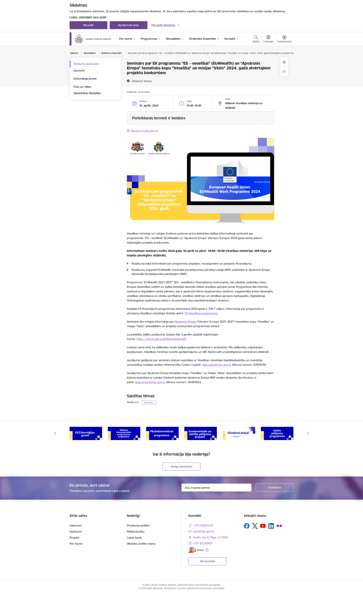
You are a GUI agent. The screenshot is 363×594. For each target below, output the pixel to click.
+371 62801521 (203, 525)
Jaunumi (79, 70)
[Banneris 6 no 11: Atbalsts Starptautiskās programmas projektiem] (124, 433)
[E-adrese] (196, 550)
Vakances (76, 525)
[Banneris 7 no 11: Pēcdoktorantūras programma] (162, 433)
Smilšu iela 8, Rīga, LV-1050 (210, 537)
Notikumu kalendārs (86, 64)
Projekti (74, 537)
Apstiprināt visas (128, 25)
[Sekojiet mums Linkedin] (271, 526)
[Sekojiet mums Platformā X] (255, 526)
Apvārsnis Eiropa (185, 321)
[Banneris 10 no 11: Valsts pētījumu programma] (277, 433)
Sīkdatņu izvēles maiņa (141, 543)
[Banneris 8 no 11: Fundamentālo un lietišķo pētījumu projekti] (200, 433)
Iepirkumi (75, 531)
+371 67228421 (203, 543)
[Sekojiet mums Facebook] (247, 526)
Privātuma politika (138, 525)
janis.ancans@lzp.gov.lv (150, 382)
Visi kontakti (207, 561)
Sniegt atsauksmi (181, 466)
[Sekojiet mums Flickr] (279, 525)
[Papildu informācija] (207, 550)
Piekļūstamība (135, 531)
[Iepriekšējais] (55, 433)
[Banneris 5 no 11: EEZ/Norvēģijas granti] (86, 433)
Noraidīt (88, 25)
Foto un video (82, 87)
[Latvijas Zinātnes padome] (92, 38)
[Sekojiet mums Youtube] (263, 525)
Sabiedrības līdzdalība (87, 93)
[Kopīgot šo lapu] (284, 71)
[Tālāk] (308, 433)
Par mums (76, 543)
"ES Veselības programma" (201, 313)
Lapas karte (134, 537)
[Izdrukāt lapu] (284, 62)
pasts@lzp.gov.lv (203, 531)
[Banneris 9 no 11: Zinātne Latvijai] (239, 433)
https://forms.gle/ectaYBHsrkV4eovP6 (161, 339)
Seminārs (149, 402)
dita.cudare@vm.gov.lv (216, 364)
